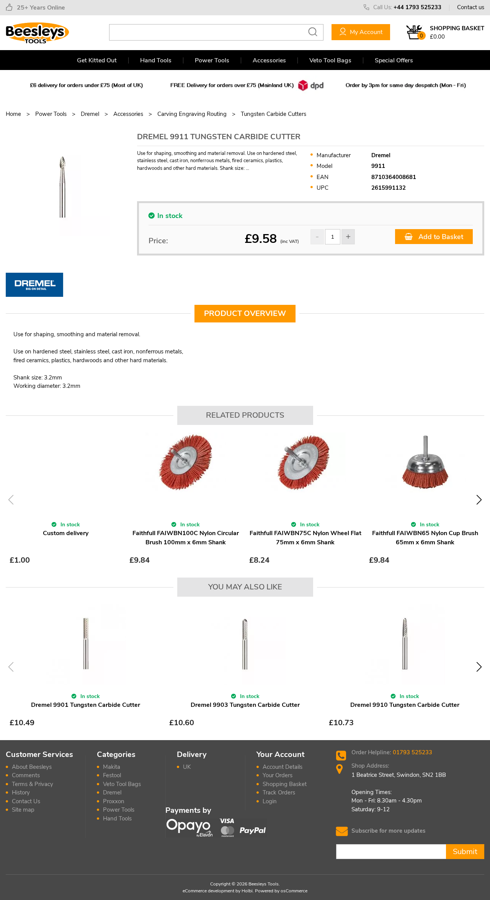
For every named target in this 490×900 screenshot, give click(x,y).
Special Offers (394, 60)
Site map (23, 810)
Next (479, 499)
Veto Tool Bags (330, 60)
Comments (26, 775)
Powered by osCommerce (281, 891)
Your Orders (277, 775)
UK (187, 767)
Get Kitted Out (97, 60)
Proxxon (113, 801)
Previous (11, 499)
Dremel (112, 792)
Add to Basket (439, 236)
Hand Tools (156, 60)
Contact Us (26, 801)
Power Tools (212, 60)
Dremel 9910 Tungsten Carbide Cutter (404, 705)
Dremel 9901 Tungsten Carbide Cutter (85, 705)
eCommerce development (208, 891)
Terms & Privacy (32, 784)
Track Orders (279, 792)
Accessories (269, 60)
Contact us (470, 7)
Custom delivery (65, 533)
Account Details (282, 767)
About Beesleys (32, 767)
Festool (112, 775)
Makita (111, 767)
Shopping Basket (285, 784)
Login (270, 801)
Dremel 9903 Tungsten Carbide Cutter (245, 705)
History (21, 792)
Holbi (247, 891)
